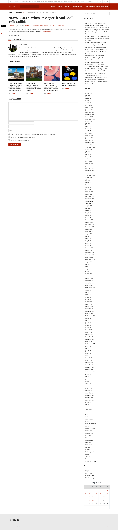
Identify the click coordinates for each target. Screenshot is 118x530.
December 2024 (89, 140)
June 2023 (88, 182)
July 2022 (87, 208)
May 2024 (88, 156)
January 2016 (89, 390)
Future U (12, 6)
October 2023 (89, 173)
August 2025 (88, 121)
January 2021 (89, 250)
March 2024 (88, 161)
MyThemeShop (106, 527)
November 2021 (89, 227)
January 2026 (89, 110)
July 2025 (87, 124)
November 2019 (89, 283)
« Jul (96, 510)
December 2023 (89, 168)
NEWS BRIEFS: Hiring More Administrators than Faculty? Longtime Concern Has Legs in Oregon (97, 32)
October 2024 (89, 145)
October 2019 (89, 285)
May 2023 (88, 185)
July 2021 (87, 236)
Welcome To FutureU (91, 461)
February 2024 (89, 163)
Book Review (89, 419)
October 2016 (89, 369)
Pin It (2, 33)
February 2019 (89, 304)
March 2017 (88, 358)
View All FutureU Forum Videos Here (96, 6)
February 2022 (89, 220)
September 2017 (90, 344)
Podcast (87, 449)
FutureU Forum (89, 433)
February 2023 (89, 192)
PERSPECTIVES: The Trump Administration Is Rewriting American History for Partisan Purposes (97, 38)
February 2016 (89, 388)
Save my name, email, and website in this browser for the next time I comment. (33, 134)
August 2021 (88, 234)
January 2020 (89, 278)
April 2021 (88, 243)
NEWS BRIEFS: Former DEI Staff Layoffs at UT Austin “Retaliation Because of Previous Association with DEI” (15, 87)
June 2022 (88, 210)
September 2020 (90, 259)
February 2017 (89, 360)
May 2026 (88, 100)
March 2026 (88, 105)
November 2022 (89, 199)
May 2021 (88, 241)
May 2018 (88, 325)
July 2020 (87, 264)
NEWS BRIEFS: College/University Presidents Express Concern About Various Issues (33, 87)
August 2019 (88, 290)
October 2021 (89, 229)
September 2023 (90, 175)
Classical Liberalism (90, 424)
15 (104, 497)
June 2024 (88, 154)
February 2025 (89, 135)
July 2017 (87, 348)
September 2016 (90, 372)
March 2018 (88, 330)
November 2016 (89, 367)
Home (53, 6)
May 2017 (88, 353)
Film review (88, 431)
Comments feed (89, 475)
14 (100, 497)
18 (89, 500)
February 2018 (89, 332)
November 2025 (89, 114)
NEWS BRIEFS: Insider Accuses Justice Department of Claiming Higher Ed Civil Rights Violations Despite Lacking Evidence (97, 25)
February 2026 (89, 107)
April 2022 (88, 215)
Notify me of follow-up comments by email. (23, 137)
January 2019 (89, 306)
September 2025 (90, 119)
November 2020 (89, 255)
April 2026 (88, 103)
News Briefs (35, 26)
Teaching (87, 456)
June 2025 (88, 126)
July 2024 (87, 152)
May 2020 (88, 269)
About (60, 6)
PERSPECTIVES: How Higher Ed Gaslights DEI (69, 84)
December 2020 (89, 252)
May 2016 (88, 381)
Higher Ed (19, 13)
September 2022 (90, 203)
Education (88, 426)
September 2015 (90, 400)
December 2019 (89, 280)
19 (93, 500)
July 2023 (87, 180)
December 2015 (89, 393)
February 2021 (89, 248)
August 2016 (88, 374)
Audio (87, 416)
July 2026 (87, 96)
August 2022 (88, 206)
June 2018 (88, 323)
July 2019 (87, 292)
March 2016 (88, 386)
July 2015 (87, 405)
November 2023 (89, 170)
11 (89, 497)
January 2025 (89, 138)
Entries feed (88, 473)
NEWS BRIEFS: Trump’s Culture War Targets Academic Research (90, 1)
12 (93, 497)
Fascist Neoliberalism (91, 428)
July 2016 (87, 376)
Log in (87, 471)
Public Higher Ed (44, 26)
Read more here (46, 31)
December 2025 (89, 112)
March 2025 (88, 133)
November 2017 (89, 339)
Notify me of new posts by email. (20, 140)
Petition (87, 447)
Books (87, 421)
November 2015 (89, 395)
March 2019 (88, 302)
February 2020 (89, 276)
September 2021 (90, 231)
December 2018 (89, 309)
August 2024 (88, 149)
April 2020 (88, 271)
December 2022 (89, 196)
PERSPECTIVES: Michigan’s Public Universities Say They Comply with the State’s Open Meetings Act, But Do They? (96, 64)
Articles (87, 414)
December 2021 (89, 224)
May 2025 (88, 128)
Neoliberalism (89, 440)
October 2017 (89, 341)
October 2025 (89, 117)
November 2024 (89, 142)
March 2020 (88, 273)
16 (107, 497)
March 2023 (88, 189)
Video (86, 459)
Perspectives (88, 445)
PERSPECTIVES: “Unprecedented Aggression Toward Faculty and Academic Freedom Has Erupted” (51, 87)
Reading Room (77, 6)
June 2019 (88, 295)
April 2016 (88, 383)
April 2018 (88, 327)
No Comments (59, 26)
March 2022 (88, 217)
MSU (86, 438)
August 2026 (88, 93)
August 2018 (88, 318)
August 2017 (88, 346)
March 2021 (88, 245)
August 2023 (88, 177)
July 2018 (87, 320)
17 (85, 500)
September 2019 (90, 287)
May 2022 (88, 213)
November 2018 (89, 311)
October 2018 (89, 313)
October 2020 (89, 257)
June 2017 (88, 351)
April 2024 (88, 159)
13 (96, 497)
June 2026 (88, 98)
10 (85, 497)
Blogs (67, 6)
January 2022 (89, 222)
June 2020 (88, 266)
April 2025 (88, 131)
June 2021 (88, 238)
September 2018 (90, 316)
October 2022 (89, 201)
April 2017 (88, 355)
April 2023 (88, 187)
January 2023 (89, 194)
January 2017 (89, 362)
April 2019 (88, 299)
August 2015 (88, 402)
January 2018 (89, 334)
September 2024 (90, 147)
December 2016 (89, 365)
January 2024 (89, 166)
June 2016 (88, 379)
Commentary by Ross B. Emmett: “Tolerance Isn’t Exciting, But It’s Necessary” (94, 58)
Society (52, 26)
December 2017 (89, 337)
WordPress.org (89, 478)
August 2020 (88, 262)
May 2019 (88, 297)
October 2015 (89, 397)
